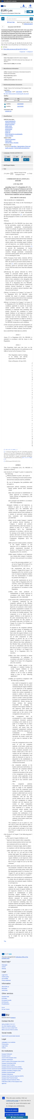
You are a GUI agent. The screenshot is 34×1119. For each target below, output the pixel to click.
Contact (4, 966)
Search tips (12, 22)
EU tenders (4, 998)
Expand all (22, 51)
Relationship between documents (13, 84)
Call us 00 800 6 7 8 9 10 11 (8, 1024)
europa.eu (13, 1017)
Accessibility (5, 978)
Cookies (4, 1047)
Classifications (8, 116)
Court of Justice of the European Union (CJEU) (13, 1061)
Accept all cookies (11, 1110)
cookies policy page (12, 1100)
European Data (5, 996)
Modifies (8, 104)
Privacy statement (6, 980)
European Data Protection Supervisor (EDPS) (13, 1076)
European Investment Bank (8, 1072)
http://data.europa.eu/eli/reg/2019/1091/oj (15, 49)
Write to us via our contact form (9, 1028)
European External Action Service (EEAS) (12, 1067)
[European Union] (5, 1015)
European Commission (7, 1059)
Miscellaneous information (11, 68)
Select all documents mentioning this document (16, 93)
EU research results (6, 1000)
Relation (6, 98)
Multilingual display (9, 165)
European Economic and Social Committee (12, 1068)
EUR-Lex (7, 10)
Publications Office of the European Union (12, 1081)
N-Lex (3, 1007)
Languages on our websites (8, 1042)
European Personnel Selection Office (11, 1079)
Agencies (4, 1083)
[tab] (17, 54)
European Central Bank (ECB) (9, 1063)
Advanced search (28, 24)
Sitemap (4, 968)
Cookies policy (5, 976)
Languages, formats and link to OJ (13, 153)
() (21, 214)
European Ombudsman (7, 1074)
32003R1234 (8, 111)
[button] (17, 1117)
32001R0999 (8, 91)
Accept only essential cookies (15, 1115)
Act (18, 98)
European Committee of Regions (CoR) (11, 1070)
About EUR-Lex (5, 986)
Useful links (5, 990)
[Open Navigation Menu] (2, 18)
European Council (6, 1056)
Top (5, 941)
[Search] (31, 18)
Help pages (4, 965)
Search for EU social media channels (11, 1036)
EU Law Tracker (6, 1009)
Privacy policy (5, 1044)
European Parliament (7, 1054)
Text (5, 169)
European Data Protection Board (9, 1078)
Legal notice (5, 975)
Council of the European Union (9, 1057)
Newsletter (4, 988)
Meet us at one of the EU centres (10, 1029)
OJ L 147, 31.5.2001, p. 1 (12, 449)
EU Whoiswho (5, 1002)
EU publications (5, 1004)
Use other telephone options (9, 1026)
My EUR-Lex (23, 7)
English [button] (30, 7)
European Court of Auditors (8, 1065)
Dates (5, 54)
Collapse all (30, 51)
